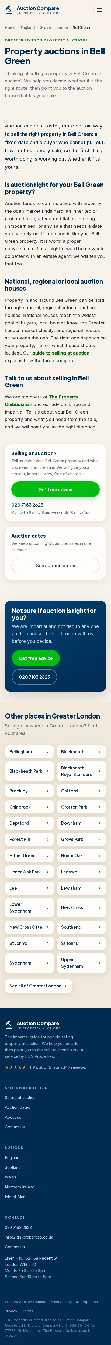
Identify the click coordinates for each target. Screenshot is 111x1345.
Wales (10, 1177)
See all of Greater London (35, 985)
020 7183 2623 (27, 505)
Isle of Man (15, 1196)
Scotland (13, 1167)
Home (10, 27)
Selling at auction (20, 1097)
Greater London (54, 27)
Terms (28, 1311)
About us (13, 1117)
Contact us (15, 1127)
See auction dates (55, 565)
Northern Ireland (19, 1187)
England (27, 27)
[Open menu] (99, 10)
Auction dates (17, 1107)
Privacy (11, 1311)
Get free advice (55, 489)
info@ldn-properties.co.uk (29, 1237)
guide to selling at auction (60, 353)
